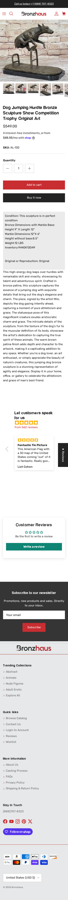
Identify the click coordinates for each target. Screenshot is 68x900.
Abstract (11, 671)
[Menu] (4, 14)
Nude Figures (14, 683)
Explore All (13, 695)
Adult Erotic (14, 689)
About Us (12, 764)
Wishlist (11, 742)
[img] (36, 422)
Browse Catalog (16, 718)
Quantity (9, 160)
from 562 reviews (26, 427)
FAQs (9, 776)
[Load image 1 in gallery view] (34, 50)
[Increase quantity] (29, 168)
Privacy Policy (15, 782)
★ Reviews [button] (63, 455)
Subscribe (34, 627)
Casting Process (17, 770)
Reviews (11, 736)
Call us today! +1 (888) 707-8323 (34, 3)
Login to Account (17, 730)
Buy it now (34, 197)
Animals (11, 677)
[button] (7, 449)
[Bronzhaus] (34, 14)
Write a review (34, 546)
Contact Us (13, 724)
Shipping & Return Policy (22, 788)
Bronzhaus (17, 887)
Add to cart (34, 185)
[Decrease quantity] (7, 168)
